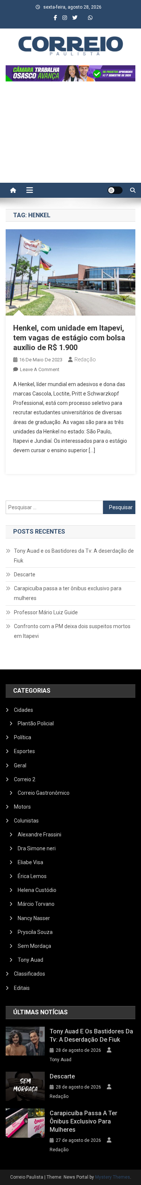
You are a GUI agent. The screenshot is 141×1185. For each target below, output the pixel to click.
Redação (85, 359)
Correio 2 (24, 779)
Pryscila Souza (35, 932)
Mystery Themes (112, 1177)
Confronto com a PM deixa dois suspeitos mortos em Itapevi (72, 631)
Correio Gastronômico (44, 793)
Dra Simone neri (37, 848)
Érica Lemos (32, 876)
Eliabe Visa (30, 862)
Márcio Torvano (36, 904)
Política (22, 737)
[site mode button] (115, 190)
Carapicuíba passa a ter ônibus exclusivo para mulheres (67, 593)
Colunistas (26, 821)
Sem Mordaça (34, 946)
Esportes (24, 751)
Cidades (23, 710)
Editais (22, 988)
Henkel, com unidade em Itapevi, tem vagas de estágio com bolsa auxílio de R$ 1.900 (69, 337)
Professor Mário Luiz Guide (46, 612)
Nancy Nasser (34, 918)
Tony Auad (30, 960)
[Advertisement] (70, 136)
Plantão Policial (36, 723)
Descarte (24, 574)
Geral (20, 765)
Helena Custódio (37, 890)
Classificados (29, 974)
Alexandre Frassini (39, 835)
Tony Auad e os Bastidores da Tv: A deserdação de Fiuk (74, 556)
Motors (22, 807)
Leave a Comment (39, 369)
